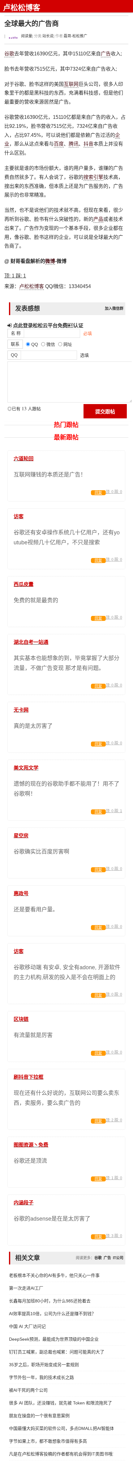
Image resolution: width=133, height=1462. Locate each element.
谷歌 (9, 53)
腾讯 (74, 144)
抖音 (88, 144)
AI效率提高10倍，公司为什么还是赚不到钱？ (52, 1313)
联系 (15, 344)
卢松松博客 (21, 7)
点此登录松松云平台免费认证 (47, 325)
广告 (106, 53)
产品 (98, 219)
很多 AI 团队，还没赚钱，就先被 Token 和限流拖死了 (60, 1402)
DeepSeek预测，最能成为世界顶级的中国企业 (54, 1339)
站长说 (48, 36)
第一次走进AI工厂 (26, 1288)
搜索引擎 (93, 177)
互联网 (71, 84)
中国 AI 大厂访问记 (27, 1326)
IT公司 (118, 1258)
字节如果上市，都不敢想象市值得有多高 (48, 1441)
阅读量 (26, 36)
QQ (14, 354)
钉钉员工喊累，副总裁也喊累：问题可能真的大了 (56, 1351)
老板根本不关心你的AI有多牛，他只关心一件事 (54, 1275)
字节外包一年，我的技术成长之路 (41, 1377)
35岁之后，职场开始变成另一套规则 (44, 1364)
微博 (50, 261)
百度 (59, 144)
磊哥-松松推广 (75, 36)
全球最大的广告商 (31, 23)
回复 (98, 493)
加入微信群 (114, 308)
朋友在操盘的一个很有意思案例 (39, 1415)
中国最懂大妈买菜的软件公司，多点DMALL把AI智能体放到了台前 (61, 1428)
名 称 (16, 333)
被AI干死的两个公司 (28, 1390)
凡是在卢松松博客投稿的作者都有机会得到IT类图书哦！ (61, 1453)
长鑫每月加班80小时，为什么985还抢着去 (50, 1300)
